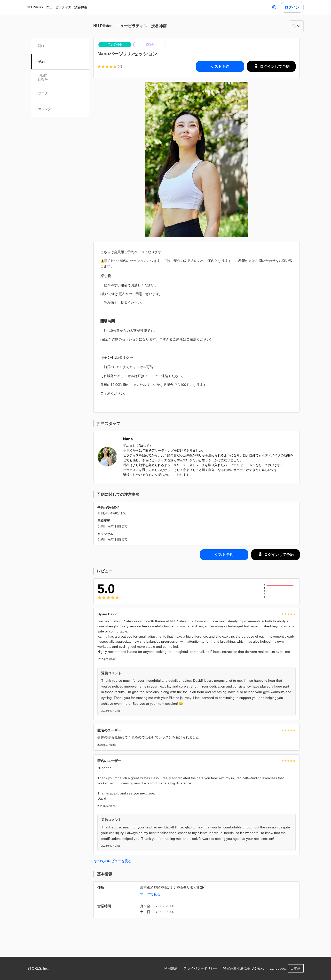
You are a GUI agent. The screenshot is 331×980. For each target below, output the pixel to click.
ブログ (43, 93)
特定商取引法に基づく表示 (243, 968)
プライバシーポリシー (200, 968)
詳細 (41, 46)
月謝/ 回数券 (43, 77)
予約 (41, 62)
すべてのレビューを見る (113, 861)
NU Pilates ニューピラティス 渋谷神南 (57, 7)
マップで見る (150, 894)
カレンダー (46, 109)
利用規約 (171, 968)
